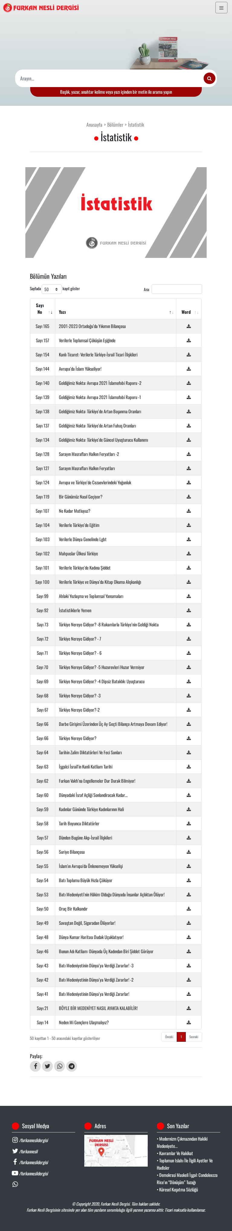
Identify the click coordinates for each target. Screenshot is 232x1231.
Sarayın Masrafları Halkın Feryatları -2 (89, 454)
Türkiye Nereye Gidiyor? (77, 738)
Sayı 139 (42, 397)
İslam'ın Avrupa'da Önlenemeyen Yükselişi (91, 866)
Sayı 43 (42, 965)
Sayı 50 (43, 908)
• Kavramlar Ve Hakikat (175, 1153)
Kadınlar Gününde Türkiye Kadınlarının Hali (91, 809)
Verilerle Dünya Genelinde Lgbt (83, 539)
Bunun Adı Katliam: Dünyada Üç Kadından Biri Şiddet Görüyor (106, 951)
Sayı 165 (42, 326)
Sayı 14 (42, 1022)
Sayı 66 (42, 724)
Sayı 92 (42, 610)
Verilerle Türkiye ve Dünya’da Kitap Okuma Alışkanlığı (100, 582)
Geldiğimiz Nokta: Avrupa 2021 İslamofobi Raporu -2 (100, 383)
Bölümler (115, 124)
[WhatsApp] (59, 1066)
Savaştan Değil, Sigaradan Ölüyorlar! (87, 923)
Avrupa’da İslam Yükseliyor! (80, 368)
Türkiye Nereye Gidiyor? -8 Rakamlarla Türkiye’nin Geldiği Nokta (109, 624)
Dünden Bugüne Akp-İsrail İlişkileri (85, 837)
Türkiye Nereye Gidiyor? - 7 (80, 638)
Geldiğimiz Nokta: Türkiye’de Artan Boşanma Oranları (100, 411)
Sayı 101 (42, 567)
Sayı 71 (42, 653)
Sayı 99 (42, 596)
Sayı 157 (42, 340)
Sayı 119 (42, 496)
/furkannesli (27, 1151)
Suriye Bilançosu (72, 852)
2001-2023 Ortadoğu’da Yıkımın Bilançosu (92, 326)
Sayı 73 (42, 624)
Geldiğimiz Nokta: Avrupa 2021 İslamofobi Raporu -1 (100, 397)
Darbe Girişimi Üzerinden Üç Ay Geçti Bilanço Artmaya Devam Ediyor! (113, 724)
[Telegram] (71, 1066)
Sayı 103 (43, 539)
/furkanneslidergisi (33, 1140)
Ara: (147, 289)
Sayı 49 (42, 923)
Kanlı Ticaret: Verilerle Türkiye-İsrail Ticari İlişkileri (98, 354)
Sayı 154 (42, 354)
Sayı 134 (42, 440)
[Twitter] (47, 1066)
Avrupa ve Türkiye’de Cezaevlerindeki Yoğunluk (95, 482)
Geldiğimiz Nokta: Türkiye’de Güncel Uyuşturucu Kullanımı (103, 440)
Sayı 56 (42, 852)
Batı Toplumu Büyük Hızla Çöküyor (85, 880)
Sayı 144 (42, 368)
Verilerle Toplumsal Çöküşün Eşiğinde (87, 340)
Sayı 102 (43, 553)
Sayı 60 (43, 795)
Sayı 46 (42, 951)
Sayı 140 (43, 383)
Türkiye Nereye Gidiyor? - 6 (80, 653)
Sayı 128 (42, 454)
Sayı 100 (42, 582)
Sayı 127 (42, 468)
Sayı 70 (42, 667)
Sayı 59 (42, 809)
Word (186, 312)
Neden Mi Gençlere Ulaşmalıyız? (84, 1022)
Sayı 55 (42, 866)
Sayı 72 (42, 638)
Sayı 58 (42, 823)
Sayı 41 (42, 994)
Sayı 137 (42, 425)
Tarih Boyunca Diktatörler (79, 823)
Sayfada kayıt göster (55, 289)
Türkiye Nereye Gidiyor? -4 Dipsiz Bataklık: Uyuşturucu (101, 681)
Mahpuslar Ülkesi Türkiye (78, 553)
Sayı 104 (43, 525)
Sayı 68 (42, 695)
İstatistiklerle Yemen (75, 610)
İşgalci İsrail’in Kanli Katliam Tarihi (85, 766)
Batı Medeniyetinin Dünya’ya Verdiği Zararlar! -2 (96, 979)
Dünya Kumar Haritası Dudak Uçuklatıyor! (91, 937)
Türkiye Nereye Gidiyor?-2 (79, 709)
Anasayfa (94, 124)
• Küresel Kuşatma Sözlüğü (177, 1189)
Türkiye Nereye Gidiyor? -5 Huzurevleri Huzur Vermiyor (101, 667)
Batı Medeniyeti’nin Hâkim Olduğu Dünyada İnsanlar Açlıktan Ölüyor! (112, 894)
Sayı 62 (42, 781)
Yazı (62, 312)
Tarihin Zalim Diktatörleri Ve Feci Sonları (90, 752)
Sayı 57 (42, 837)
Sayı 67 (42, 709)
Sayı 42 (42, 979)
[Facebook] (35, 1066)
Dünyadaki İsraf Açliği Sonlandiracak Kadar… (93, 795)
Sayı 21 (42, 1008)
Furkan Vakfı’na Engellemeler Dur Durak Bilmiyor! (97, 781)
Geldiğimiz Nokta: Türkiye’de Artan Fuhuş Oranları (97, 425)
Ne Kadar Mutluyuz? (74, 511)
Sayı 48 (42, 937)
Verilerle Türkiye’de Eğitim (79, 525)
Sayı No (40, 308)
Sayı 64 (42, 752)
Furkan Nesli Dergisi (115, 1204)
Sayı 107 (42, 511)
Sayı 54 (42, 880)
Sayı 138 (42, 411)
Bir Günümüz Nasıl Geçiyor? (80, 496)
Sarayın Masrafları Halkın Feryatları (87, 468)
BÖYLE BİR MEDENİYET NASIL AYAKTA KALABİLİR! (98, 1008)
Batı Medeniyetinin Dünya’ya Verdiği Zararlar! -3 (96, 965)
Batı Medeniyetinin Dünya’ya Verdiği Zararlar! (94, 994)
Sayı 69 (42, 681)
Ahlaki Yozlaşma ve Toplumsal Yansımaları (91, 596)
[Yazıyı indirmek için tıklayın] (189, 326)
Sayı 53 (42, 894)
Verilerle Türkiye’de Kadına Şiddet (85, 567)
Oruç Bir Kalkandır (73, 908)
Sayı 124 (42, 482)
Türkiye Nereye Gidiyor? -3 (80, 695)
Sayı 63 (42, 766)
